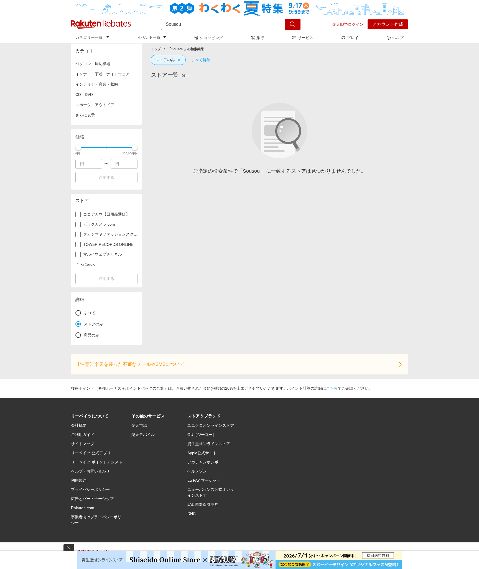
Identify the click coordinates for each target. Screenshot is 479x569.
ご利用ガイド (82, 434)
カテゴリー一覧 (89, 37)
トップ (156, 49)
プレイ (352, 37)
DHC (191, 513)
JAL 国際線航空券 (202, 504)
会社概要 (78, 425)
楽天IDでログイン (347, 24)
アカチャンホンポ (202, 462)
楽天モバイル (143, 434)
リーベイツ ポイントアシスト (97, 462)
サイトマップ (82, 444)
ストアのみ (165, 60)
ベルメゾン (197, 471)
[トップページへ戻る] (101, 24)
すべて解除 (200, 60)
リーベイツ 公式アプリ (91, 453)
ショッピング (211, 37)
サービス (305, 37)
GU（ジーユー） (201, 434)
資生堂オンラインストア (208, 444)
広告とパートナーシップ (92, 498)
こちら (332, 388)
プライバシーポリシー (90, 489)
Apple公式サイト (202, 453)
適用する (106, 177)
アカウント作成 (387, 24)
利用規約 (78, 480)
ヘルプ (398, 37)
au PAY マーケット (203, 480)
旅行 (260, 37)
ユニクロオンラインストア (210, 425)
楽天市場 (139, 425)
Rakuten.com (82, 508)
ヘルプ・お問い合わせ (90, 471)
